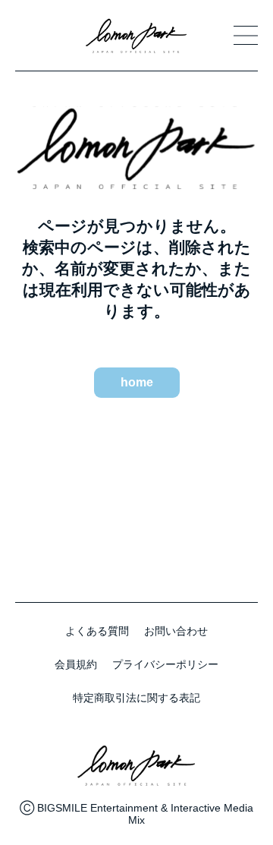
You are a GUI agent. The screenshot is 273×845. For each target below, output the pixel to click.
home (137, 382)
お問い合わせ (176, 631)
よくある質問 (97, 631)
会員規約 (76, 664)
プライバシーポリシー (165, 664)
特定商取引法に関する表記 (136, 698)
